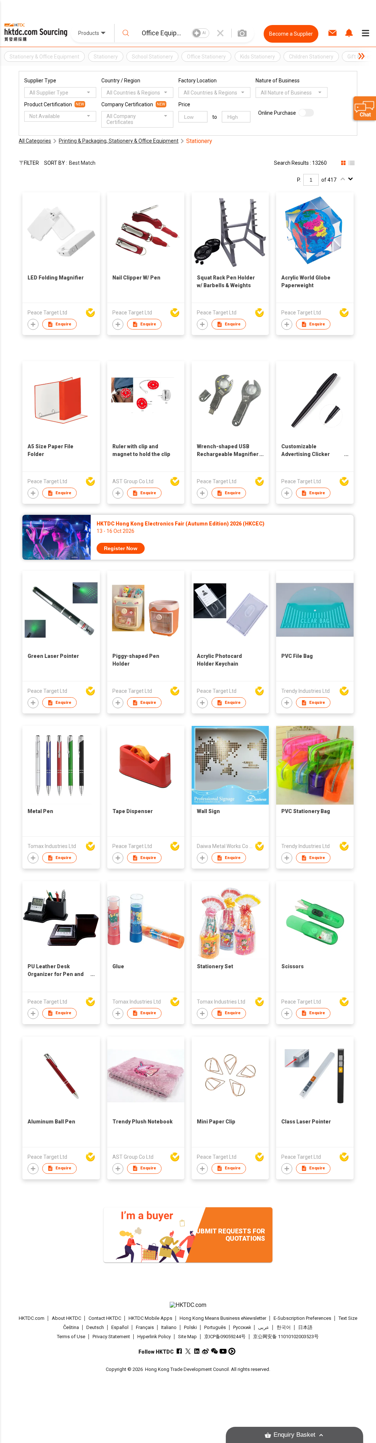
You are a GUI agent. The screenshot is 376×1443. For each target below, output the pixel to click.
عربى (263, 1327)
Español (120, 1327)
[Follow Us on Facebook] (179, 1351)
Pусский (242, 1327)
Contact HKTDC (104, 1318)
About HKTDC (66, 1318)
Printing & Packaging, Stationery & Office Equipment (118, 141)
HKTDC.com (31, 1318)
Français (145, 1327)
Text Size (348, 1318)
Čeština (71, 1327)
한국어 (283, 1327)
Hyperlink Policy (154, 1336)
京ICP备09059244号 (225, 1336)
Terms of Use (71, 1336)
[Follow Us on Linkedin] (196, 1351)
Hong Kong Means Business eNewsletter (223, 1318)
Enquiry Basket (294, 1434)
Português (215, 1327)
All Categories (35, 141)
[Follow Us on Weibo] (205, 1351)
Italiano (169, 1327)
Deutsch (95, 1327)
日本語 (305, 1327)
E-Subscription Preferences (302, 1318)
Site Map (187, 1336)
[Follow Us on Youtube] (223, 1351)
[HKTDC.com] (188, 1305)
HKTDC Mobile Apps (150, 1318)
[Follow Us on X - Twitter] (187, 1351)
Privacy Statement (111, 1336)
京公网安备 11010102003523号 (286, 1336)
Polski (190, 1327)
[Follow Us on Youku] (231, 1351)
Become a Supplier (291, 34)
